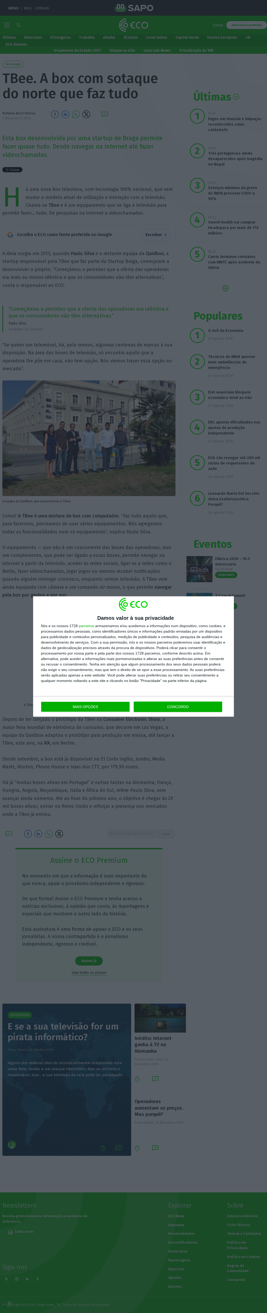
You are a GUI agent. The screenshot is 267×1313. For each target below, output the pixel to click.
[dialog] (133, 656)
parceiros (86, 626)
